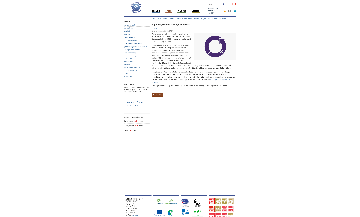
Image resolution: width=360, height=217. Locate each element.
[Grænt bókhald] (171, 202)
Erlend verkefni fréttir (184, 19)
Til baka (158, 95)
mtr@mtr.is (136, 215)
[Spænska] (235, 4)
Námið (158, 19)
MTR (153, 19)
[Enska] (232, 4)
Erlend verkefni (168, 19)
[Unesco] (185, 213)
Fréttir (196, 19)
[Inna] (230, 11)
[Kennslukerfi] (225, 11)
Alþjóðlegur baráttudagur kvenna (214, 19)
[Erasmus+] (159, 213)
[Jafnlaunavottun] (197, 203)
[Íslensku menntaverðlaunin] (185, 203)
